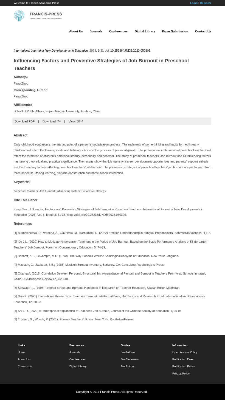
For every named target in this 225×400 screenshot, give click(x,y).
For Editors (127, 366)
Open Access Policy (184, 352)
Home (21, 352)
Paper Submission (175, 31)
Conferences (118, 31)
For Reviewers (130, 359)
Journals (96, 31)
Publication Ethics (183, 366)
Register (205, 2)
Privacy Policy (181, 373)
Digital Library (145, 31)
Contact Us (203, 31)
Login (194, 2)
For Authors (128, 352)
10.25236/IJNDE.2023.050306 (130, 50)
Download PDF (25, 121)
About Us (76, 31)
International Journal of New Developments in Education (51, 50)
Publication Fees (182, 359)
